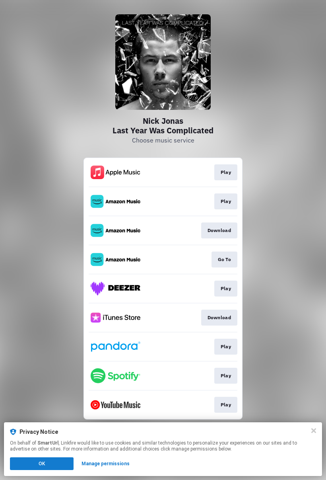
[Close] (313, 430)
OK (42, 463)
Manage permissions (106, 463)
